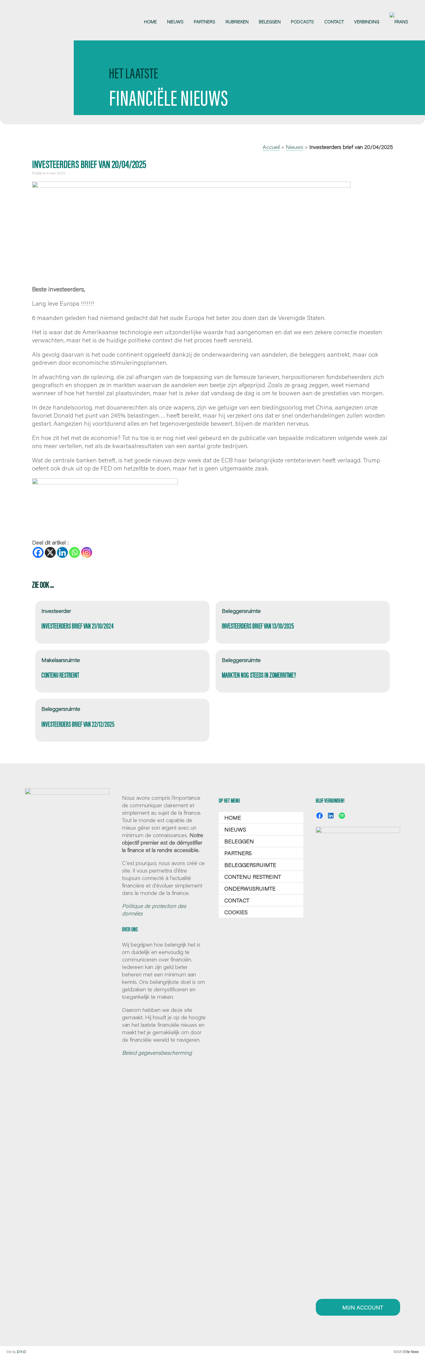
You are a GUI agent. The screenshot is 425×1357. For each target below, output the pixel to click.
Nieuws (294, 147)
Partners (238, 853)
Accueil (271, 147)
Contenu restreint (252, 876)
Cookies (236, 912)
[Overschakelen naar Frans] (399, 21)
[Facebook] (38, 552)
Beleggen (239, 841)
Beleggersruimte (250, 864)
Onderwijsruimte (250, 888)
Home (232, 817)
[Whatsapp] (74, 552)
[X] (50, 552)
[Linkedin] (62, 552)
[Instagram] (86, 552)
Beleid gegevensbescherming (157, 1052)
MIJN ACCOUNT (362, 1307)
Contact (236, 900)
